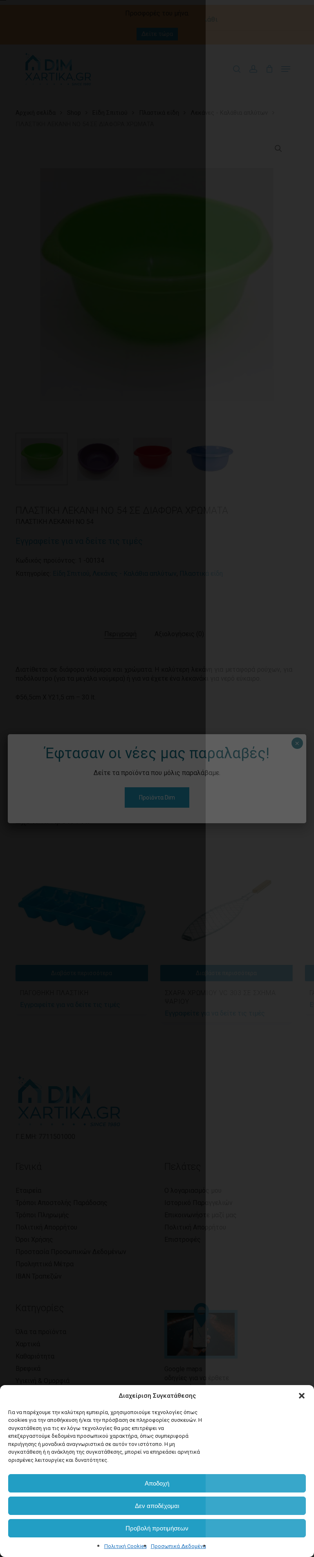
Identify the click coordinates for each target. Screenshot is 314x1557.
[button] (302, 1396)
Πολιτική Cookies (125, 1546)
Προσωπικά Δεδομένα (178, 1546)
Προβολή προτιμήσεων (157, 1528)
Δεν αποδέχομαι (157, 1505)
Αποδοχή (157, 1483)
